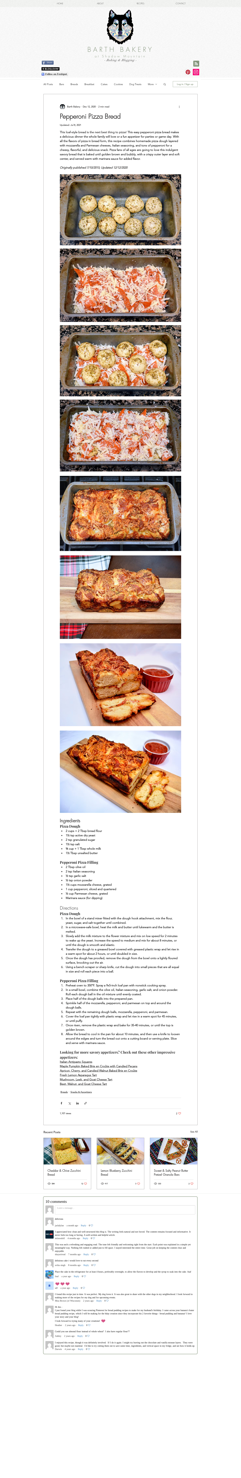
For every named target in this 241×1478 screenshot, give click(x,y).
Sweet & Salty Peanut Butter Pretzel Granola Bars (171, 1172)
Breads (74, 84)
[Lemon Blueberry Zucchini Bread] (120, 1151)
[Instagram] (196, 72)
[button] (164, 84)
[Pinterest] (188, 72)
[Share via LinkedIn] (77, 1103)
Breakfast (89, 84)
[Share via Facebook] (61, 1103)
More (151, 84)
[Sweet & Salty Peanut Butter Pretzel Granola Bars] (173, 1151)
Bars (61, 84)
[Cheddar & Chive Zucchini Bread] (67, 1151)
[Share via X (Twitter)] (69, 1103)
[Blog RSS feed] (196, 64)
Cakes (104, 84)
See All (194, 1131)
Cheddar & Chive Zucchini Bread (64, 1172)
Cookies (118, 84)
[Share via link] (85, 1103)
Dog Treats (135, 84)
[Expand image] (120, 209)
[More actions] (179, 107)
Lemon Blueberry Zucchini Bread (116, 1172)
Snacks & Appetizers (81, 1092)
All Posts (48, 84)
